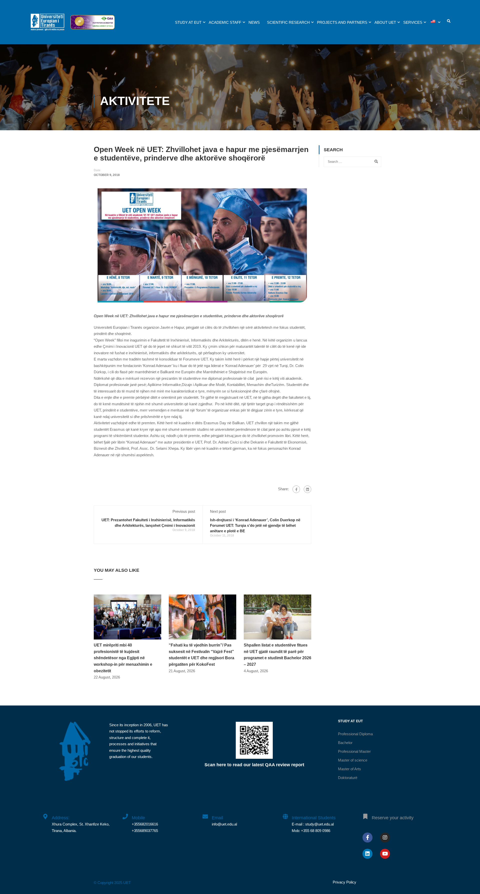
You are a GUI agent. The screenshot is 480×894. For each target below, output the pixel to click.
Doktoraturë (347, 778)
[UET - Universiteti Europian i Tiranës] (47, 24)
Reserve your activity (393, 817)
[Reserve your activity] (365, 813)
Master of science (352, 760)
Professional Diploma (355, 734)
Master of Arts (349, 769)
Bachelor (345, 742)
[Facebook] (296, 489)
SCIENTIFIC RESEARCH (288, 22)
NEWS (254, 22)
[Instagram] (385, 837)
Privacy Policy (344, 882)
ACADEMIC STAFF (225, 22)
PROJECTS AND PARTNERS (342, 22)
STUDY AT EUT (188, 22)
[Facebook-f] (367, 837)
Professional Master (354, 751)
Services (412, 22)
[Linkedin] (367, 854)
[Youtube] (385, 854)
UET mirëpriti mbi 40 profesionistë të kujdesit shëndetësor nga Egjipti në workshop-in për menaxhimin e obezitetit (123, 658)
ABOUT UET (385, 22)
